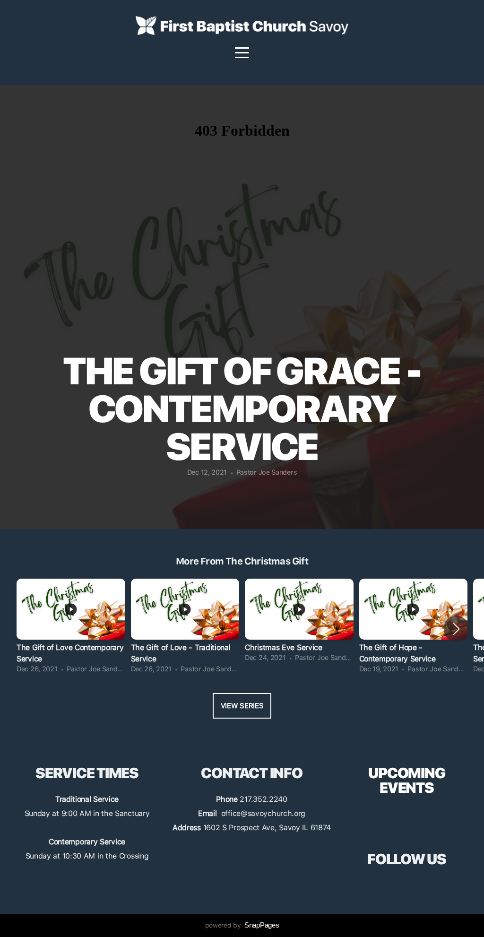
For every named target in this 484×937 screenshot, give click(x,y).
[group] (71, 629)
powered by (242, 925)
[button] (456, 628)
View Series (242, 706)
